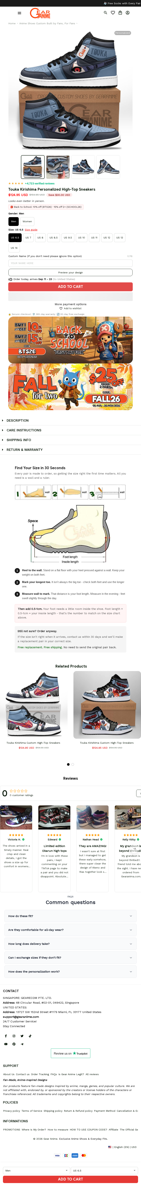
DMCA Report (11, 1146)
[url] (21, 1016)
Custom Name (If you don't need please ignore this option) (45, 256)
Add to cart (70, 1179)
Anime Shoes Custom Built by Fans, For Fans (47, 23)
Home (12, 23)
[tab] (68, 764)
